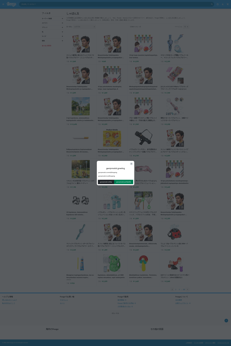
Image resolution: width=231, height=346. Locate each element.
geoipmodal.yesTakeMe (123, 182)
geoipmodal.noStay (106, 182)
